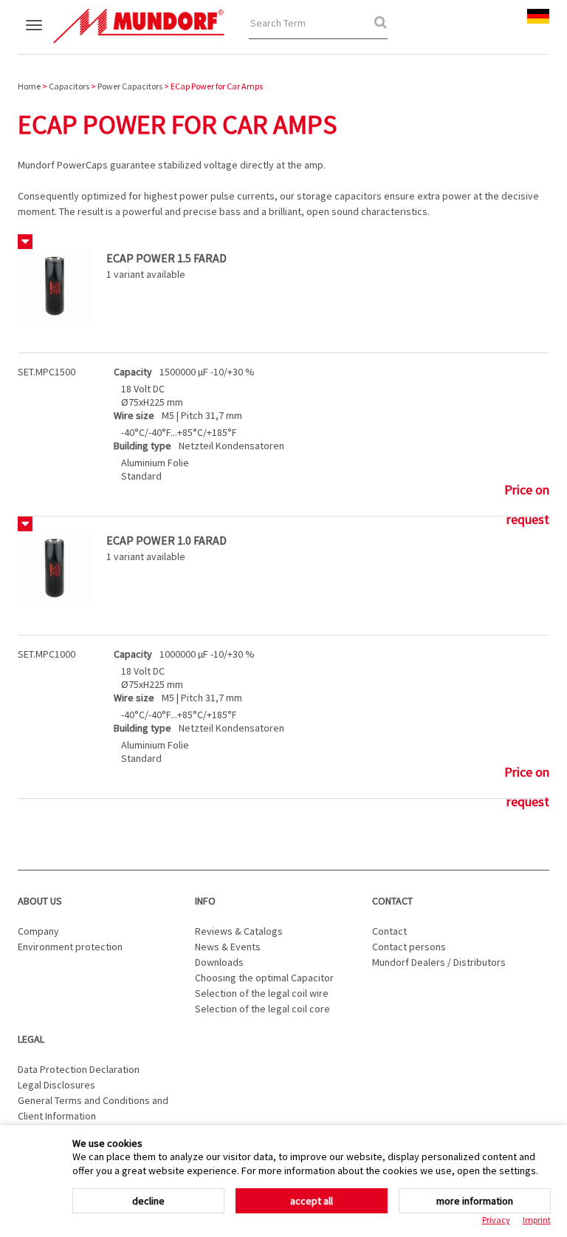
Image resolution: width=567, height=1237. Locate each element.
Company (38, 931)
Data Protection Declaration (79, 1069)
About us (40, 900)
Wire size (134, 415)
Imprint (537, 1219)
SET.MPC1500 (46, 371)
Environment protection (70, 946)
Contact (392, 900)
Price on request (526, 493)
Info (205, 900)
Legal (31, 1039)
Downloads (219, 962)
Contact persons (409, 946)
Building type (142, 445)
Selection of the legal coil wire (262, 993)
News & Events (228, 946)
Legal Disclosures (56, 1084)
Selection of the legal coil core (262, 1008)
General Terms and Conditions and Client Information (93, 1108)
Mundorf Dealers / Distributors (439, 962)
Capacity (133, 371)
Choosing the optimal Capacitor (264, 977)
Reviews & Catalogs (239, 931)
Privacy (496, 1219)
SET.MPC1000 (46, 654)
